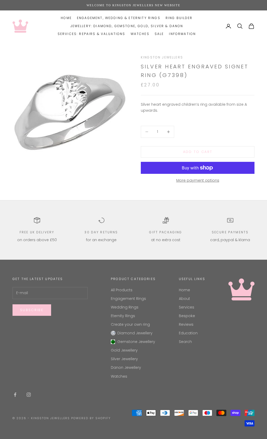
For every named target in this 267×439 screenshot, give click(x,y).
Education (188, 333)
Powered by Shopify (91, 418)
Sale (159, 34)
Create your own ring (130, 324)
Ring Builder (179, 18)
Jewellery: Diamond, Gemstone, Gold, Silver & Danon (126, 26)
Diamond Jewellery (135, 333)
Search (185, 341)
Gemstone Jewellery (136, 341)
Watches (140, 34)
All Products (121, 290)
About (184, 298)
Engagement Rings (128, 298)
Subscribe (32, 309)
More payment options (197, 180)
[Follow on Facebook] (15, 394)
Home (66, 18)
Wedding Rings (124, 307)
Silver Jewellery (124, 358)
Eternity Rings (123, 315)
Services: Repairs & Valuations (91, 34)
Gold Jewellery (124, 350)
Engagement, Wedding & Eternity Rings (118, 18)
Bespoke (187, 315)
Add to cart (198, 151)
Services (186, 307)
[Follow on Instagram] (28, 394)
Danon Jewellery (126, 367)
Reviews (186, 324)
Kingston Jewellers (162, 57)
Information (182, 34)
